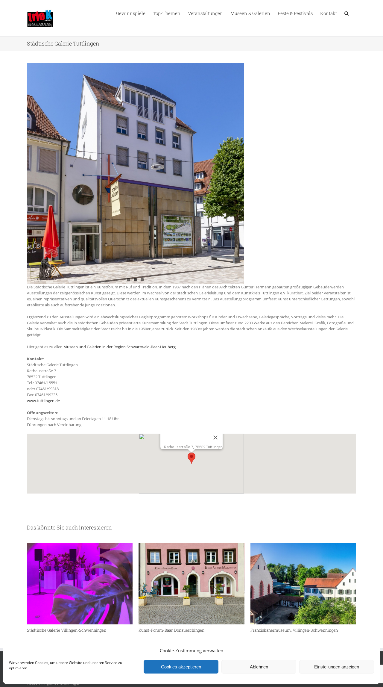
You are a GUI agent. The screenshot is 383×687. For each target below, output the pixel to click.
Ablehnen (259, 666)
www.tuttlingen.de (43, 400)
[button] (346, 13)
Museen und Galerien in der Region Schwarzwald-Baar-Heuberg (119, 346)
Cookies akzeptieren (181, 666)
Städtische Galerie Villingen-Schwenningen (66, 630)
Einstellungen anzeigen (336, 666)
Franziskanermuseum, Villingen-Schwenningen (294, 630)
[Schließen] (215, 437)
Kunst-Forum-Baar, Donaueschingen (171, 630)
